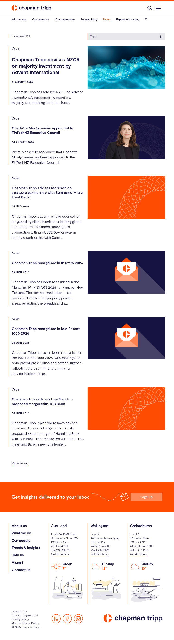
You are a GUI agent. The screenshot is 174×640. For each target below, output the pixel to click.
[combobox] (126, 36)
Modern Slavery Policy (25, 623)
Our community (65, 19)
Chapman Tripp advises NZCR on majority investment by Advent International (46, 65)
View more (20, 463)
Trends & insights (26, 547)
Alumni (17, 562)
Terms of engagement (25, 615)
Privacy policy (20, 618)
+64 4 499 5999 (100, 549)
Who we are (19, 19)
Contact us (21, 569)
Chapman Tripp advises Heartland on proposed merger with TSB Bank (42, 401)
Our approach (40, 19)
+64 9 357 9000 (60, 549)
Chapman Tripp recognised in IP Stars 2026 (47, 263)
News (106, 19)
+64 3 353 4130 (139, 549)
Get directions (60, 553)
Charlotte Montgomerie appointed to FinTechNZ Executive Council (42, 130)
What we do (21, 533)
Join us (18, 555)
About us (19, 525)
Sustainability (89, 19)
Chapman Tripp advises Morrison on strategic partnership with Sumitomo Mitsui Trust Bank (48, 192)
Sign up (147, 497)
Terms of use (19, 611)
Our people (21, 540)
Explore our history (127, 19)
